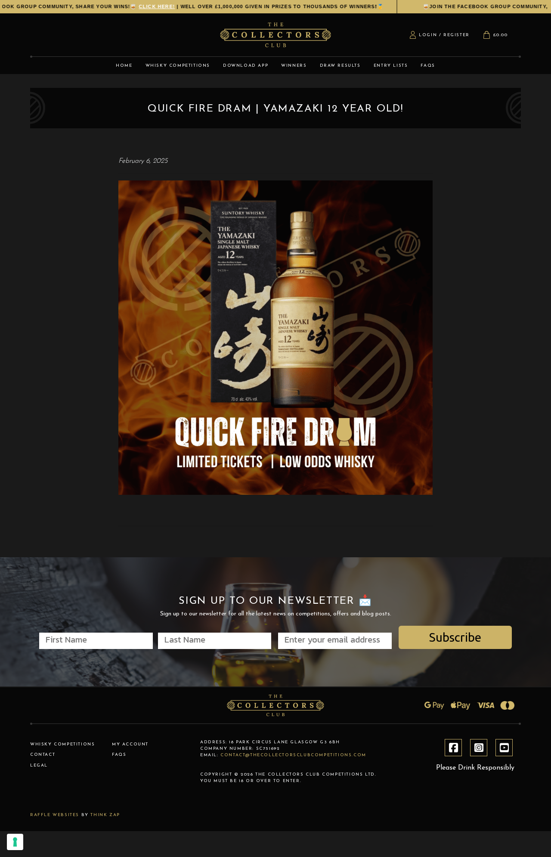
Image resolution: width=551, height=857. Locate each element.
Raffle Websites (54, 815)
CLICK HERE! (419, 6)
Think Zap (105, 815)
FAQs (119, 754)
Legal (39, 765)
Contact (42, 754)
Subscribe (455, 637)
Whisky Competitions (62, 744)
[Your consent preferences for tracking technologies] (15, 842)
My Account (130, 744)
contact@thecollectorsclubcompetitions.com (293, 755)
